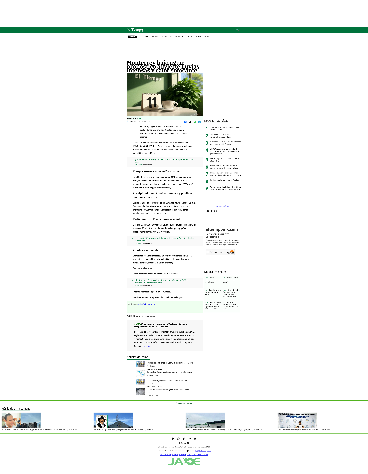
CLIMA (189, 403)
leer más (147, 345)
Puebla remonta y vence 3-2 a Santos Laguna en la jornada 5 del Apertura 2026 (225, 174)
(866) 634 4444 (200, 451)
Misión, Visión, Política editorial (197, 455)
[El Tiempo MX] (135, 31)
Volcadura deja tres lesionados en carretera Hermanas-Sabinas (222, 135)
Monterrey (141, 316)
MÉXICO (132, 36)
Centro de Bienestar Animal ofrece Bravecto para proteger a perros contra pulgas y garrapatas (224, 430)
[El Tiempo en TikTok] (185, 439)
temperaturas (150, 316)
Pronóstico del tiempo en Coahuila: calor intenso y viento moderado (170, 364)
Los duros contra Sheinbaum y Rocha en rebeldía (230, 279)
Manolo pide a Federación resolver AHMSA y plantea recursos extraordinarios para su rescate (39, 430)
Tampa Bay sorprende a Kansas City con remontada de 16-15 (230, 305)
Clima (135, 316)
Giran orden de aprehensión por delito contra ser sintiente (304, 430)
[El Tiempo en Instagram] (180, 439)
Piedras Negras (167, 37)
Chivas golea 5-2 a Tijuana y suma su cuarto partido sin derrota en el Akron (224, 166)
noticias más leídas (223, 206)
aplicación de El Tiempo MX (146, 304)
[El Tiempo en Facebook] (174, 439)
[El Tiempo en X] (195, 439)
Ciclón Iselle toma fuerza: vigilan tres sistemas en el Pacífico (168, 391)
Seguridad (208, 37)
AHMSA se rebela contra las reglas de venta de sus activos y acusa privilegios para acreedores (224, 151)
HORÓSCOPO (181, 403)
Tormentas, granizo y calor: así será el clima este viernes (169, 372)
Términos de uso (165, 455)
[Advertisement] (184, 13)
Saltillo (189, 37)
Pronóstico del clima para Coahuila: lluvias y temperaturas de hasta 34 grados (160, 325)
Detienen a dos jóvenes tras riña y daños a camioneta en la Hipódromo (225, 142)
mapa (209, 451)
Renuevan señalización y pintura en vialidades (212, 279)
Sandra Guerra (132, 118)
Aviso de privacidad (179, 455)
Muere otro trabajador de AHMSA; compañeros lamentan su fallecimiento (123, 430)
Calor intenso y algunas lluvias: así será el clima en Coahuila (167, 382)
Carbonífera (179, 37)
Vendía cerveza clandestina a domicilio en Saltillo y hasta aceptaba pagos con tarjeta (225, 188)
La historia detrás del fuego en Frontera (224, 180)
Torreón (198, 37)
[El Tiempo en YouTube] (191, 439)
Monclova (155, 37)
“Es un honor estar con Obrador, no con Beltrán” (213, 292)
